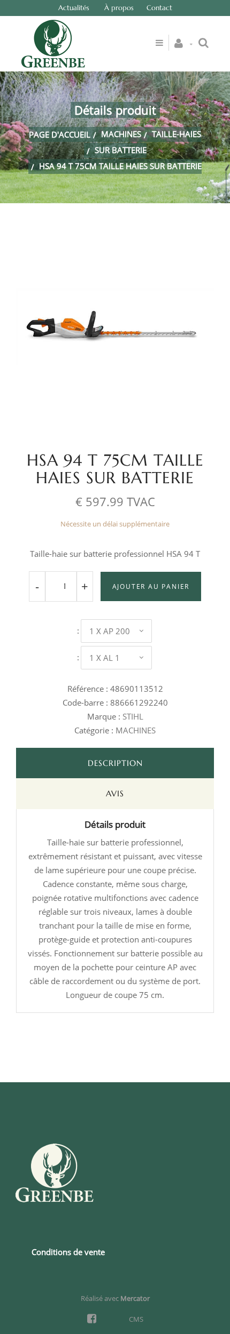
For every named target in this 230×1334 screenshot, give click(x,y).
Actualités (73, 7)
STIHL (132, 716)
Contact (159, 7)
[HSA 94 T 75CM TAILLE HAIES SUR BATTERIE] (115, 234)
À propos (119, 7)
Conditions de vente (68, 1252)
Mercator (135, 1298)
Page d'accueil (59, 134)
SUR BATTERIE (121, 150)
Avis (115, 793)
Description (115, 763)
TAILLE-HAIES (176, 134)
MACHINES (121, 134)
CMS (136, 1319)
